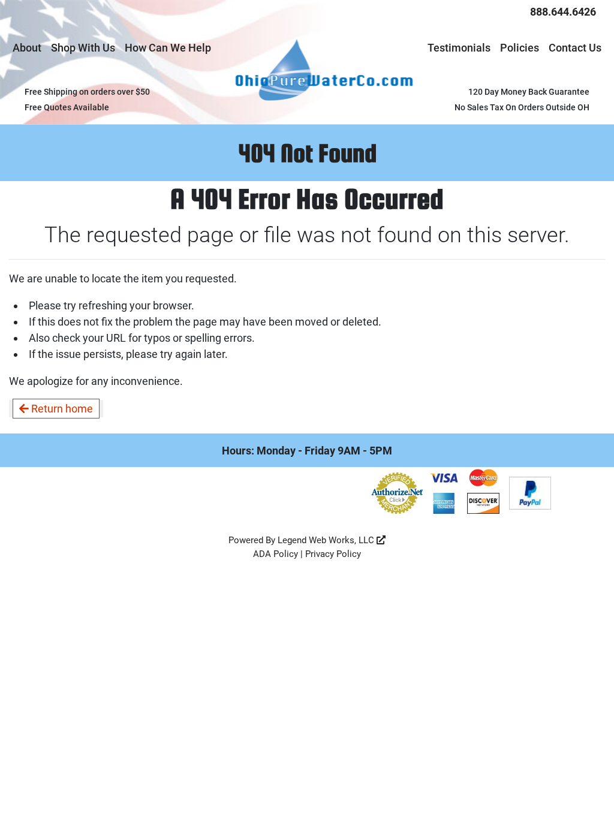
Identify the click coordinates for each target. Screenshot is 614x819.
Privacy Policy (333, 554)
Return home (61, 408)
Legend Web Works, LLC (327, 540)
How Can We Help (168, 47)
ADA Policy (275, 554)
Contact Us (575, 47)
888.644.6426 (563, 11)
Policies (519, 47)
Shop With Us (83, 47)
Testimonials (459, 47)
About (27, 47)
